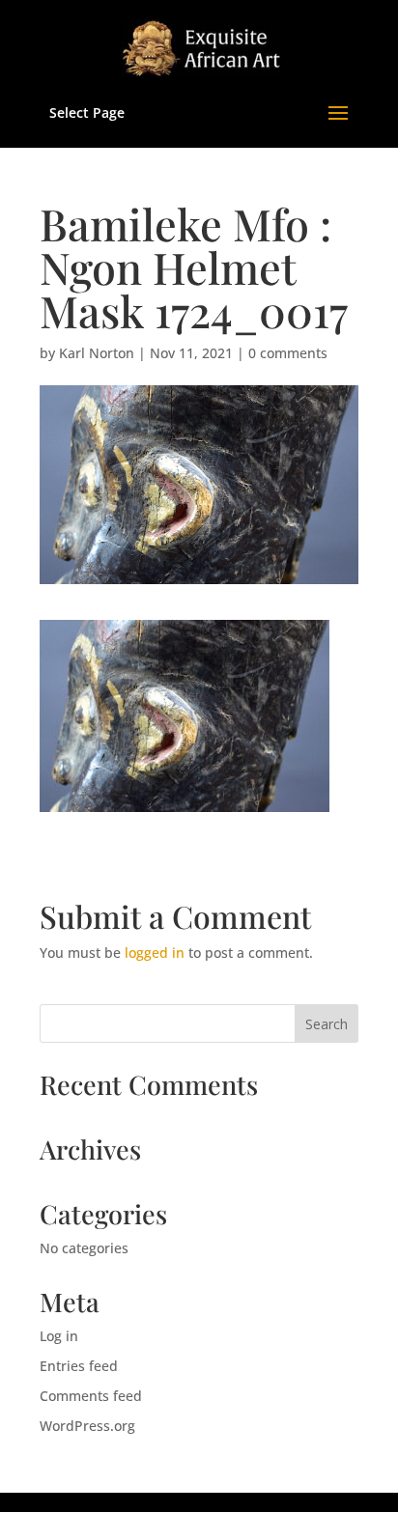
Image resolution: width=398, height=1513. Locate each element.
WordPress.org (87, 1425)
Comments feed (91, 1396)
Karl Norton (96, 353)
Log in (59, 1336)
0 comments (287, 353)
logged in (155, 952)
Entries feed (79, 1366)
